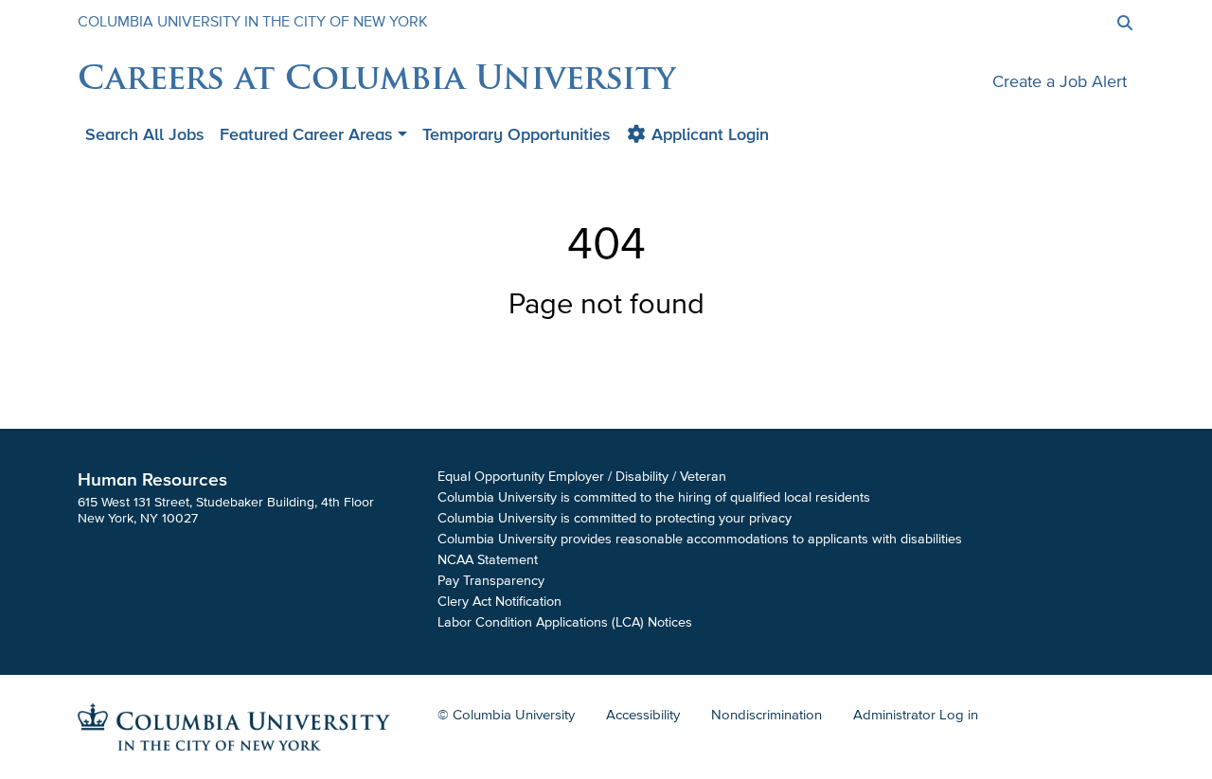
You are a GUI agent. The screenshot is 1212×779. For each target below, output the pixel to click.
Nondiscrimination (766, 714)
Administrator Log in (915, 714)
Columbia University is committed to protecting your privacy (614, 518)
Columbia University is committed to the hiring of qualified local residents (653, 497)
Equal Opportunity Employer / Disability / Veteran (581, 477)
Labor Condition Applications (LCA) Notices (564, 622)
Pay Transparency (490, 581)
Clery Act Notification (499, 601)
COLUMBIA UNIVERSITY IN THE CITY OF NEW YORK (253, 21)
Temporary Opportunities (516, 134)
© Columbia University (506, 714)
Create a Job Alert (1059, 81)
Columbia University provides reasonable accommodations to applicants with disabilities (699, 539)
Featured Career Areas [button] (306, 134)
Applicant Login (708, 134)
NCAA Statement (487, 560)
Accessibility (643, 714)
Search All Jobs (145, 134)
